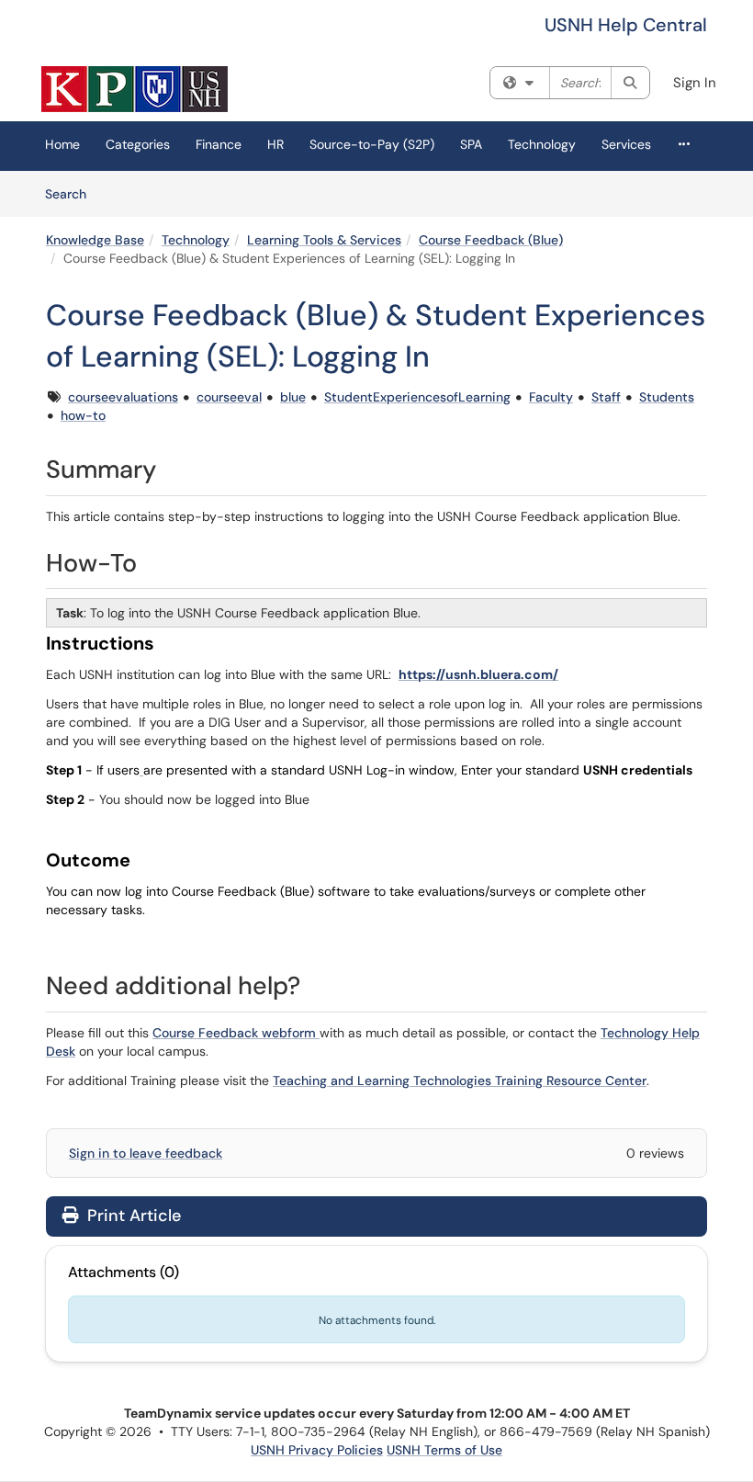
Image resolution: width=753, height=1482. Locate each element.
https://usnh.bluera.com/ (478, 674)
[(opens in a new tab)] (134, 89)
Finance (219, 144)
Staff (606, 397)
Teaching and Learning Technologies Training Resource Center (459, 1080)
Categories (138, 144)
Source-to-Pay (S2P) (371, 144)
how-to (83, 415)
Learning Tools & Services (324, 240)
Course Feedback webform (236, 1032)
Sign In (694, 83)
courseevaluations (123, 397)
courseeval (229, 397)
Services (626, 144)
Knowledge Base (95, 240)
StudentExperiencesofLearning (417, 397)
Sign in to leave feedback (145, 1153)
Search (72, 193)
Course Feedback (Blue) (491, 240)
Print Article (132, 1216)
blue (293, 397)
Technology (542, 144)
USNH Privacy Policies (317, 1450)
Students (666, 397)
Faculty (551, 397)
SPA (471, 144)
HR (275, 144)
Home (62, 144)
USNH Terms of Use (444, 1450)
